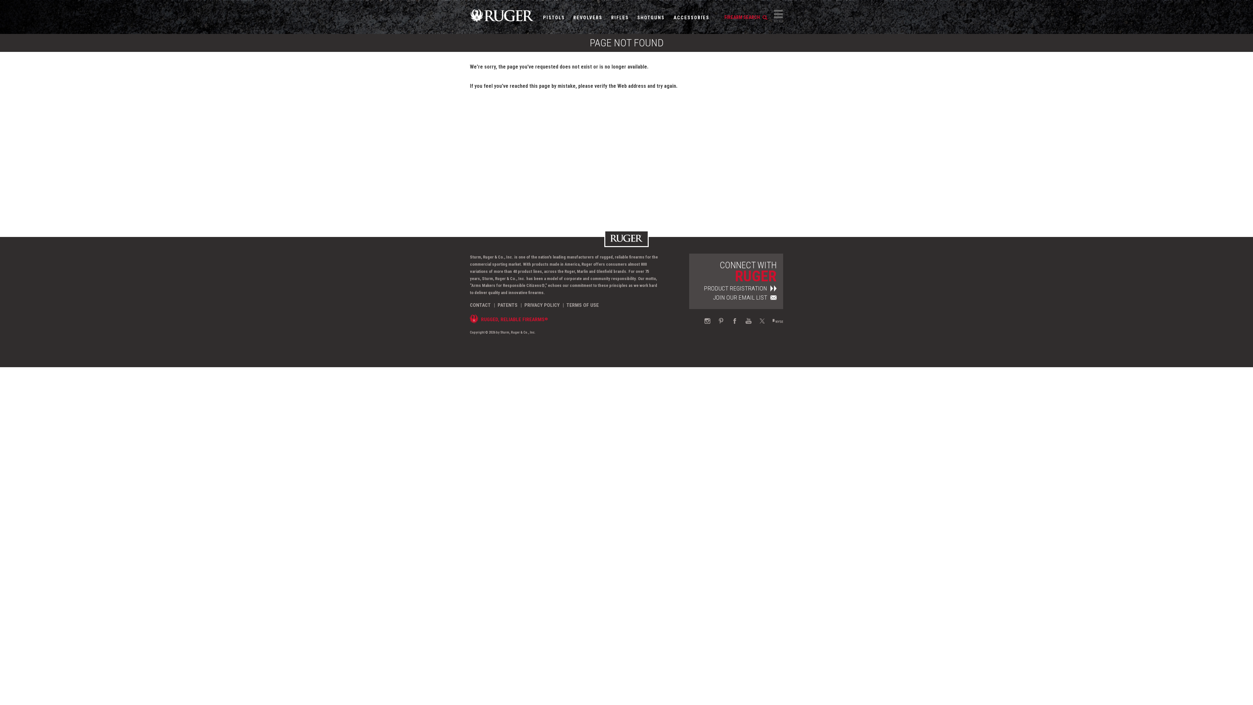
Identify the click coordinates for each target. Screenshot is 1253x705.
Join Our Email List (740, 297)
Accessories (691, 18)
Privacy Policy (542, 305)
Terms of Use (582, 305)
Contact (480, 305)
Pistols (554, 18)
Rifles (620, 18)
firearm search (742, 17)
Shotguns (651, 18)
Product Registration (735, 288)
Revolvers (587, 18)
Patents (508, 305)
